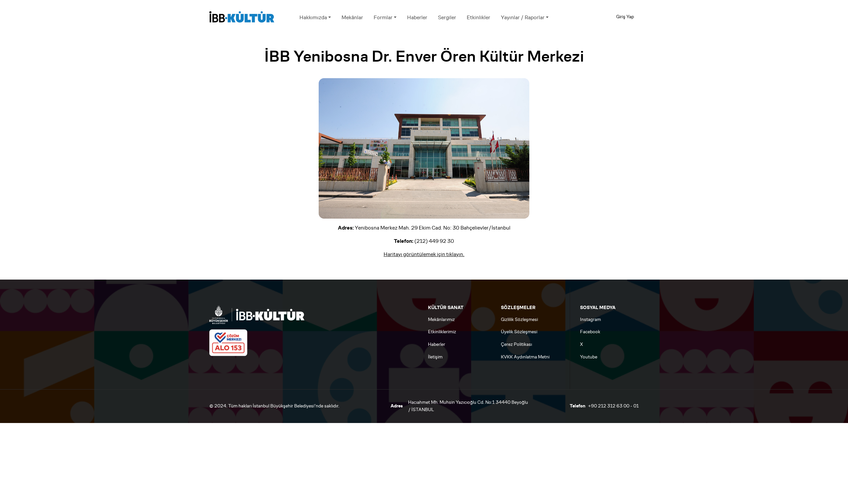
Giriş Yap (625, 17)
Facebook (590, 332)
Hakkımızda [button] (313, 17)
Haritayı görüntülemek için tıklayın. (424, 254)
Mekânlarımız (441, 319)
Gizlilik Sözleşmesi (519, 319)
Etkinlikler (478, 17)
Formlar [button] (383, 17)
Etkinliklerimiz (442, 332)
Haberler (417, 17)
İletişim (435, 357)
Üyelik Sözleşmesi (519, 332)
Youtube (588, 357)
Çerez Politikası (516, 344)
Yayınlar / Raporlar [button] (523, 17)
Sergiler (447, 17)
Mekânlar (352, 17)
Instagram (590, 319)
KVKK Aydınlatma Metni (525, 357)
